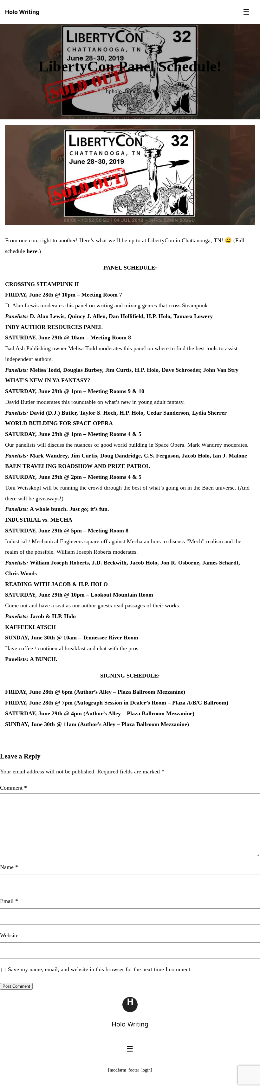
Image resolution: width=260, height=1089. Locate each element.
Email (9, 901)
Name (9, 867)
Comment (13, 788)
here (32, 251)
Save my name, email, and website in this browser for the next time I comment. (100, 969)
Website (9, 935)
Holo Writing (130, 1024)
